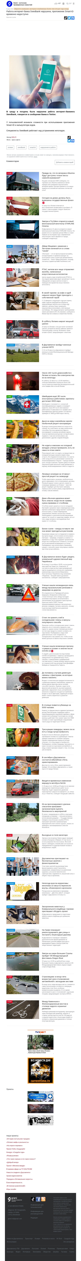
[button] (73, 3)
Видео (18, 1252)
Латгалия (35, 1248)
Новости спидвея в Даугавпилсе (18, 1172)
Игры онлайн (11, 1189)
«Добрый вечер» (12, 1162)
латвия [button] (10, 147)
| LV (70, 3)
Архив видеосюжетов (14, 1176)
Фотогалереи (11, 1242)
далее (35, 156)
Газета (71, 1252)
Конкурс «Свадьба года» (15, 1152)
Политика (51, 1248)
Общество (47, 1252)
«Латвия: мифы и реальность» (17, 1142)
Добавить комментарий (64, 162)
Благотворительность (14, 1182)
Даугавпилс (25, 1248)
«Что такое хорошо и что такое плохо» (20, 1159)
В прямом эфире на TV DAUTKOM (19, 1169)
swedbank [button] (21, 147)
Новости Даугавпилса (15, 1238)
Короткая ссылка (11, 17)
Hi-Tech (59, 1238)
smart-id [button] (33, 147)
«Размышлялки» (12, 1156)
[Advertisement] (40, 37)
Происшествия (62, 1248)
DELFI (14, 137)
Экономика (37, 1252)
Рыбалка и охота (48, 1238)
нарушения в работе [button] (48, 147)
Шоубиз (56, 1252)
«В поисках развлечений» (15, 1186)
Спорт (72, 1248)
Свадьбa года (69, 1238)
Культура (10, 1252)
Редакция (34, 1218)
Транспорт (29, 1238)
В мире (37, 1238)
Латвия (43, 1248)
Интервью (26, 1252)
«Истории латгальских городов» (18, 1139)
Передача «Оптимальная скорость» (19, 1179)
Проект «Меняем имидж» (15, 1166)
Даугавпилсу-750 (13, 1248)
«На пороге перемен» (14, 1145)
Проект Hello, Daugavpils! (15, 1149)
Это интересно (68, 1242)
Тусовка (64, 1252)
